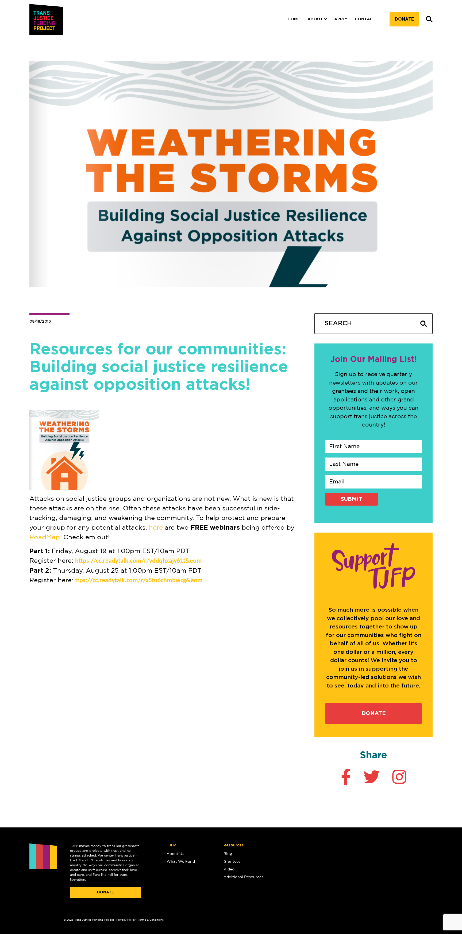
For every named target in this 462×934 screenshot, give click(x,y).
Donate (404, 19)
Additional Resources (243, 877)
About (315, 19)
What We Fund (181, 861)
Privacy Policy (126, 920)
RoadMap (44, 537)
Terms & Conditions (151, 920)
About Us (175, 854)
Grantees (232, 861)
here (156, 528)
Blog (228, 854)
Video (229, 869)
